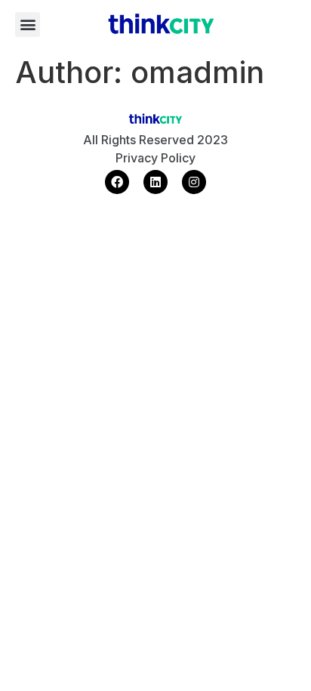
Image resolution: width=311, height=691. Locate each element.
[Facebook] (117, 182)
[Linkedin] (155, 182)
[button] (27, 24)
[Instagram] (194, 182)
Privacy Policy (155, 157)
